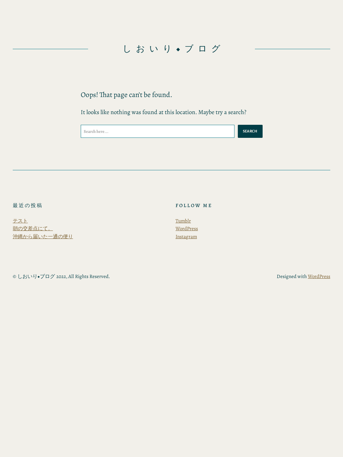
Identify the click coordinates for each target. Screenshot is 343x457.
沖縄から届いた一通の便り (43, 236)
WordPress (187, 228)
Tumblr (183, 220)
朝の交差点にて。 (33, 228)
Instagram (186, 236)
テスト (20, 220)
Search (250, 131)
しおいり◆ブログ (174, 49)
